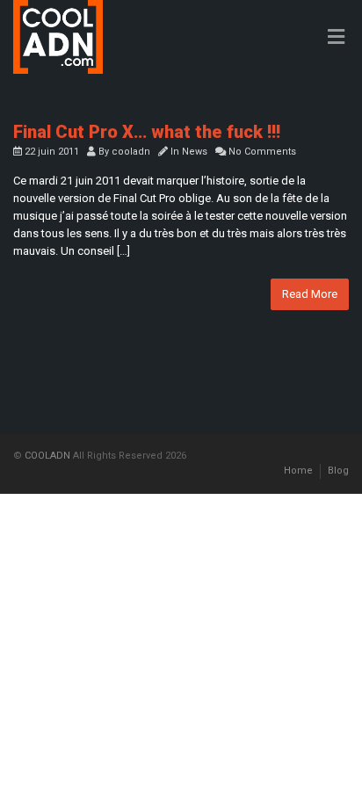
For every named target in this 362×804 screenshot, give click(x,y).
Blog (338, 470)
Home (298, 470)
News (194, 151)
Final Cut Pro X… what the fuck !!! (146, 131)
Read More (309, 294)
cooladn (131, 151)
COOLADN (47, 455)
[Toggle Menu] (336, 37)
